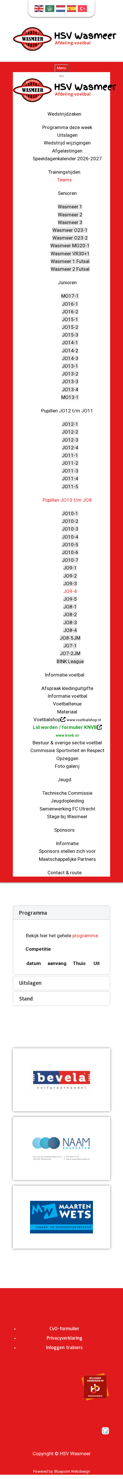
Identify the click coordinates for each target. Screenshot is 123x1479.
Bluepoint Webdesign (72, 1471)
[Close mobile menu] (61, 76)
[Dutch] (61, 8)
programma (85, 935)
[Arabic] (50, 8)
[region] (61, 1079)
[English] (39, 8)
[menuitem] (64, 114)
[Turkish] (83, 8)
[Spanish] (72, 8)
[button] (61, 912)
